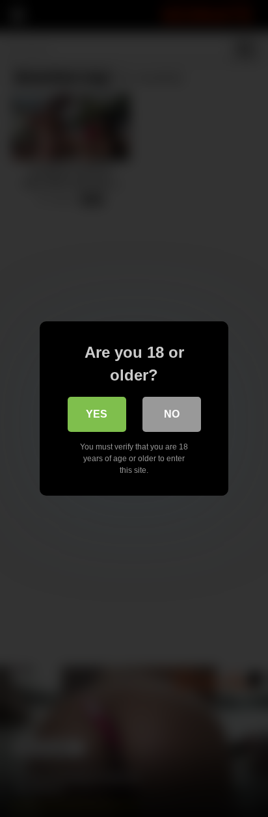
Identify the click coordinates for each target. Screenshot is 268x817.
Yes (96, 414)
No (172, 414)
